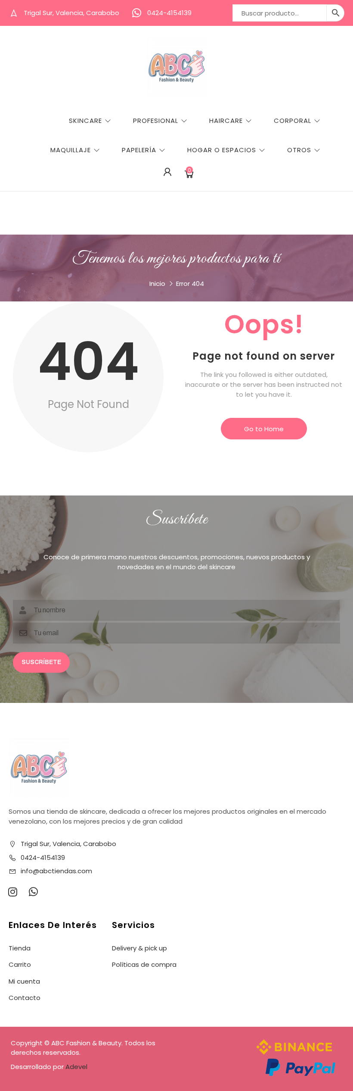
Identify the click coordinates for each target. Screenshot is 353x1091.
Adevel (76, 1066)
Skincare (85, 120)
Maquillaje (70, 149)
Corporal (292, 120)
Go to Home (264, 428)
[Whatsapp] (33, 891)
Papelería (139, 149)
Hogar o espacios (221, 149)
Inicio (157, 283)
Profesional (155, 120)
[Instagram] (12, 891)
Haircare (226, 120)
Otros (299, 149)
